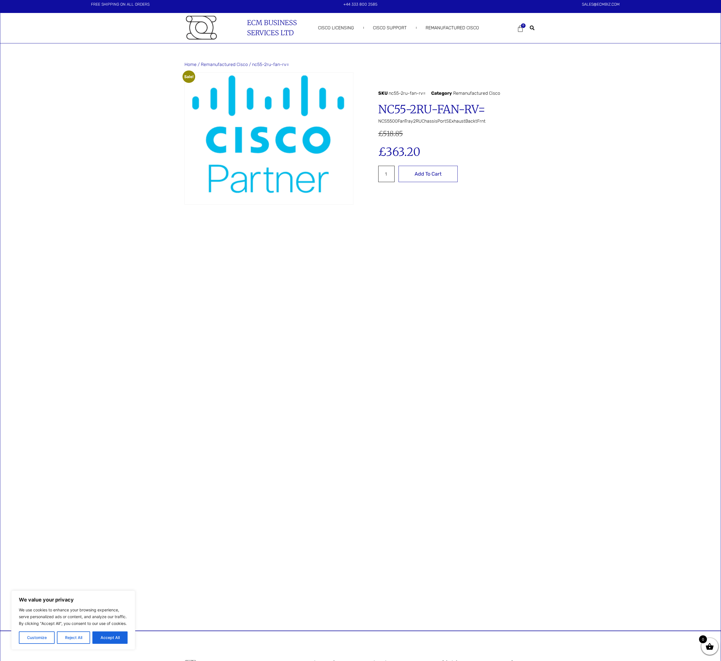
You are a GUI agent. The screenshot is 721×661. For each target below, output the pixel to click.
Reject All (73, 637)
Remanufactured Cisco (452, 27)
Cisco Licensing (336, 27)
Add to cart (428, 174)
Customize (37, 637)
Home (190, 64)
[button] (532, 28)
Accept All (110, 637)
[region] (73, 620)
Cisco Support (390, 27)
